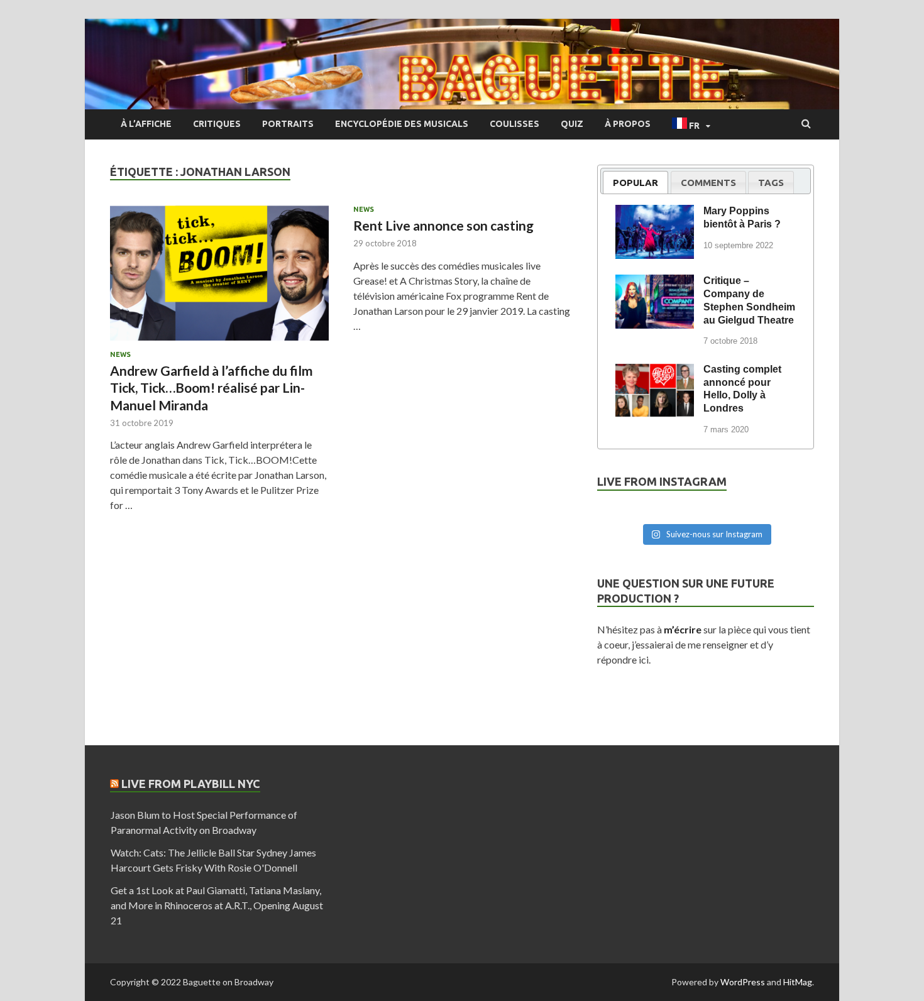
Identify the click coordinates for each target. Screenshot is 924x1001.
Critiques (217, 124)
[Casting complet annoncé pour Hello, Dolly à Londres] (654, 371)
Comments (708, 182)
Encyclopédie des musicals (401, 124)
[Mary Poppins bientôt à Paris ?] (654, 213)
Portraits (288, 124)
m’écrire (682, 629)
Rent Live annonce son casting (443, 225)
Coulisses (514, 124)
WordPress (742, 981)
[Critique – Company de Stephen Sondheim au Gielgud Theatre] (654, 282)
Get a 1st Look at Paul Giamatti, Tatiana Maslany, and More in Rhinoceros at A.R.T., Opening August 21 (217, 905)
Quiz (572, 124)
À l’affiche (146, 124)
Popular (635, 182)
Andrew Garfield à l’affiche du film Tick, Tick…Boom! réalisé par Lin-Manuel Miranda (211, 388)
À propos (628, 124)
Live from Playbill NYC (190, 783)
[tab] (635, 182)
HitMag (797, 981)
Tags (771, 182)
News (120, 354)
